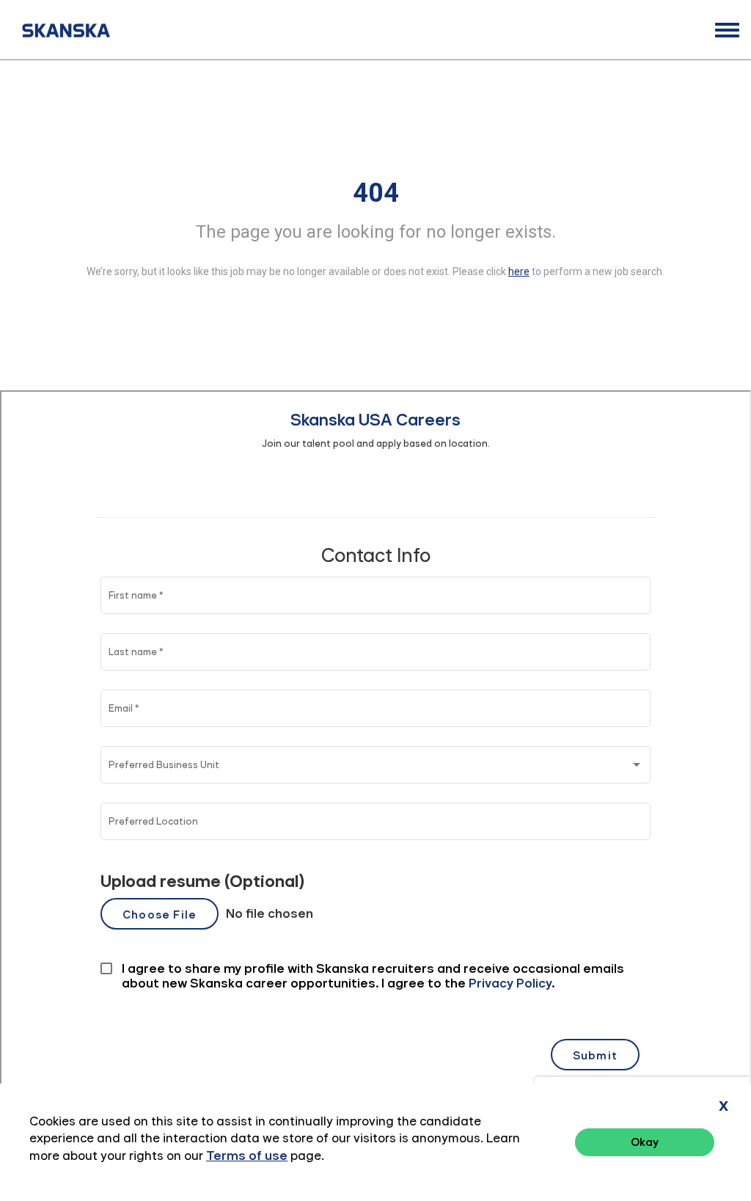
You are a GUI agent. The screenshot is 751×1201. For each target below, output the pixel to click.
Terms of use (246, 1155)
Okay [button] (645, 1142)
